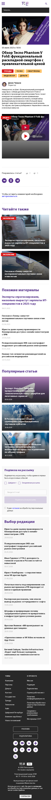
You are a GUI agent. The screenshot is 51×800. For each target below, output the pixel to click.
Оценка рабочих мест (35, 693)
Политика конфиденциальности (36, 698)
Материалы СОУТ (34, 719)
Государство (10, 697)
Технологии (9, 705)
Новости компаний (12, 721)
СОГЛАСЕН (25, 796)
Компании (9, 681)
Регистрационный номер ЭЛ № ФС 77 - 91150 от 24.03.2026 (25, 775)
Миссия (30, 681)
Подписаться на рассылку (25, 500)
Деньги (8, 689)
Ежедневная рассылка (31, 483)
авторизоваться (9, 196)
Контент (8, 693)
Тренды (8, 701)
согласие (15, 508)
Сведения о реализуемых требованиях (32, 713)
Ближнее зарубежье (13, 717)
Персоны (8, 685)
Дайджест (12, 483)
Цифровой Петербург (14, 713)
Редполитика (32, 689)
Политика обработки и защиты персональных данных (36, 705)
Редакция (31, 685)
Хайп (7, 709)
